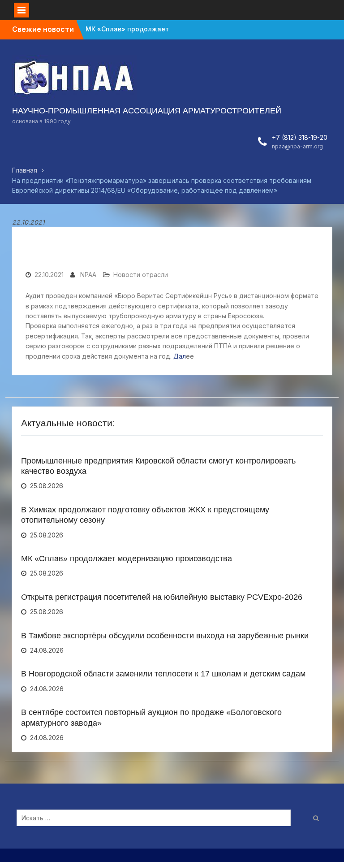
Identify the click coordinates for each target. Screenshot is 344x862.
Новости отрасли (140, 274)
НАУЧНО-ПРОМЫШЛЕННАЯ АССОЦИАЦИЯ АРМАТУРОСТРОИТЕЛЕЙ (146, 110)
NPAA (88, 274)
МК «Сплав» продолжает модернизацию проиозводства (126, 558)
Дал (179, 356)
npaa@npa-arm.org (297, 146)
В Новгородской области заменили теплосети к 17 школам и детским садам (163, 673)
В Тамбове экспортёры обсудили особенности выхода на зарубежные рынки (165, 635)
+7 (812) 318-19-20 (299, 137)
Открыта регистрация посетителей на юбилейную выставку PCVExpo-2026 (161, 597)
